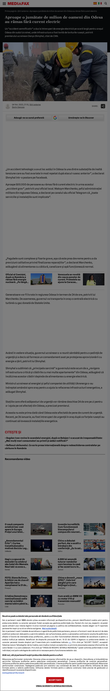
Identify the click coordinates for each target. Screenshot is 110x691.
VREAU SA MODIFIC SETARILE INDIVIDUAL (54, 686)
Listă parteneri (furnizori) (13, 673)
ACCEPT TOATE (55, 680)
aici (70, 642)
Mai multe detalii (49, 628)
